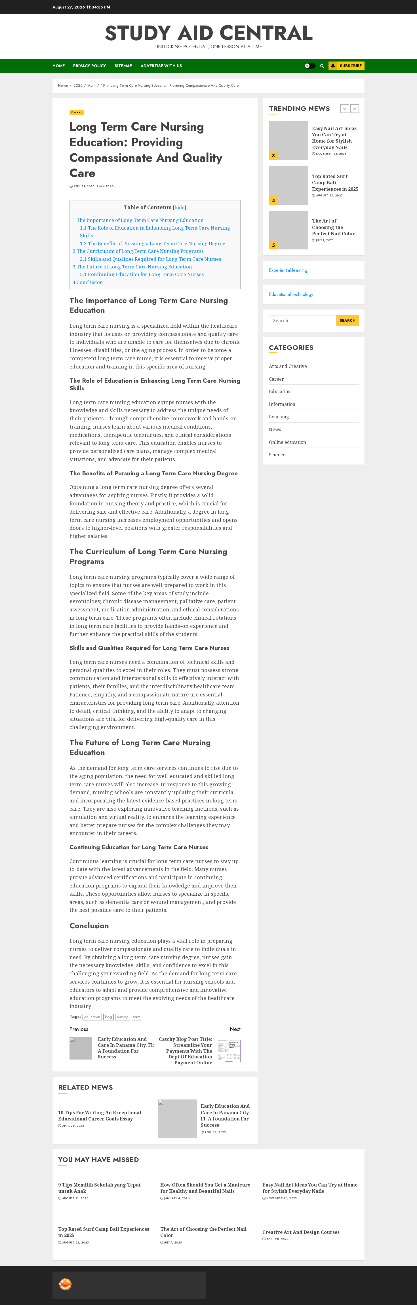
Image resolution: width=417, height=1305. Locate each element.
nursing (123, 1017)
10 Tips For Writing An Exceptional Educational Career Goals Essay (99, 1115)
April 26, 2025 (73, 1126)
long (108, 1017)
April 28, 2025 (277, 1239)
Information (282, 404)
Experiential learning (288, 270)
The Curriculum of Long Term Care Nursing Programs (138, 251)
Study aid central (208, 33)
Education (280, 391)
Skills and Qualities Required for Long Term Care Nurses (150, 259)
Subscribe (351, 66)
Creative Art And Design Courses (301, 1232)
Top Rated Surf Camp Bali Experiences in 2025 (335, 182)
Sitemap (123, 66)
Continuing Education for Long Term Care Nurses (142, 274)
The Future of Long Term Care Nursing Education (132, 266)
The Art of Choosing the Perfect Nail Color (333, 227)
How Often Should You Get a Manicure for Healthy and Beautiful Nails (205, 1188)
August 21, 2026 (75, 1198)
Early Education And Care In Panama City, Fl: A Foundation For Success (225, 1115)
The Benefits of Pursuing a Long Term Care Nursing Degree (152, 243)
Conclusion (88, 282)
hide (179, 207)
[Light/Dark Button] (310, 66)
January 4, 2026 (177, 1198)
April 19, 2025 (83, 186)
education (92, 1017)
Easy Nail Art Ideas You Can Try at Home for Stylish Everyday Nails (334, 137)
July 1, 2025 (325, 240)
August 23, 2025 (329, 196)
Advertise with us (161, 66)
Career (76, 112)
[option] (314, 143)
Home (58, 66)
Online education (287, 442)
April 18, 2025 (215, 1132)
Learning (279, 417)
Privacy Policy (89, 66)
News (275, 429)
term (136, 1017)
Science (277, 455)
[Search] (322, 65)
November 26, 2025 (331, 154)
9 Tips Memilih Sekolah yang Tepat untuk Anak (99, 1188)
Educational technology (291, 294)
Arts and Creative (288, 366)
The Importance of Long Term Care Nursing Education (138, 220)
